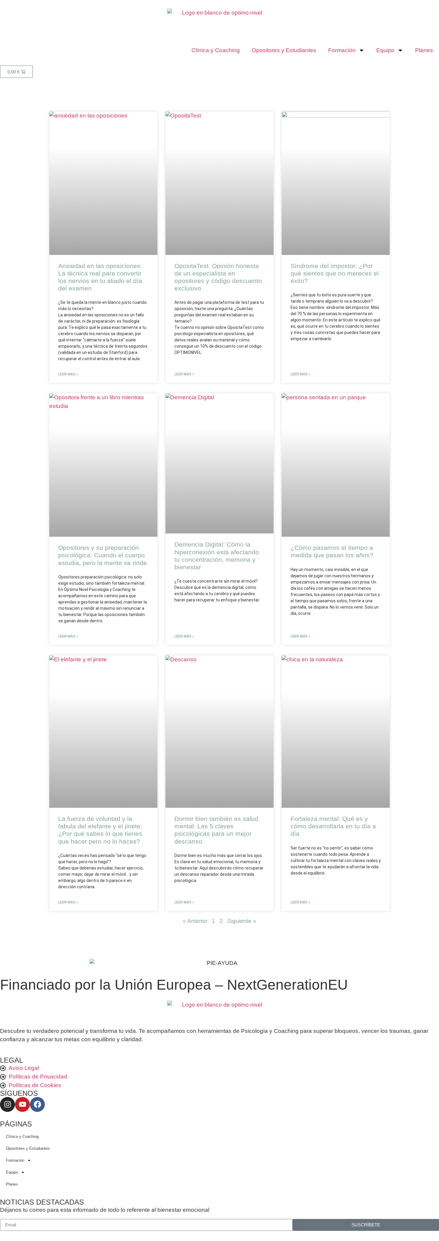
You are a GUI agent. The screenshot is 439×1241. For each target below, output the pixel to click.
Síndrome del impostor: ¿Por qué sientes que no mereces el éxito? (335, 273)
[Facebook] (37, 1104)
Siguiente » (241, 921)
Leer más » (68, 374)
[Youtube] (22, 1104)
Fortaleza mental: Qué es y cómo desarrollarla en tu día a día (333, 826)
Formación (342, 50)
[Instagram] (7, 1104)
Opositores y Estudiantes (284, 50)
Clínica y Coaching (215, 50)
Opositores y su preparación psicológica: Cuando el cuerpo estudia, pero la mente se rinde (102, 555)
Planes (424, 50)
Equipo (385, 50)
